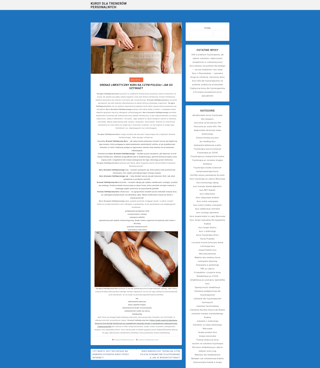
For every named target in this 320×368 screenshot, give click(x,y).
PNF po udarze (207, 269)
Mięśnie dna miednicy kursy (207, 257)
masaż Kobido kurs (207, 250)
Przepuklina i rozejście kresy (207, 272)
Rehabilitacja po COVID (207, 276)
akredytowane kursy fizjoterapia (207, 115)
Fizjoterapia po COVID (207, 153)
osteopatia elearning (207, 261)
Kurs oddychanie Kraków (207, 197)
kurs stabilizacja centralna (207, 209)
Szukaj (207, 28)
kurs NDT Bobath (207, 190)
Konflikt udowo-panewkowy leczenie (207, 175)
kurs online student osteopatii (208, 205)
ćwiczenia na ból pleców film (207, 123)
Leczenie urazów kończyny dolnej (207, 242)
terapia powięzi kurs (207, 332)
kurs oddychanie (207, 194)
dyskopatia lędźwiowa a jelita (207, 145)
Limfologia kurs (207, 246)
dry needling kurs (208, 141)
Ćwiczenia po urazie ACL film (207, 126)
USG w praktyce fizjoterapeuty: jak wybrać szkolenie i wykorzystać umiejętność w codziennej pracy (208, 58)
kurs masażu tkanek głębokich (207, 186)
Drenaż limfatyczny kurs (124, 340)
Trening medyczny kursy (207, 340)
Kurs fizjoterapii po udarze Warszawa (207, 179)
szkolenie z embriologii (207, 321)
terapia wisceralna (207, 336)
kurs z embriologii (207, 231)
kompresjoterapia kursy (207, 171)
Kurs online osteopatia (207, 201)
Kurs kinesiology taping (207, 183)
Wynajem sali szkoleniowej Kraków (207, 358)
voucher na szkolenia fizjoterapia (207, 343)
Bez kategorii (207, 119)
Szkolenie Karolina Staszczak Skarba (207, 310)
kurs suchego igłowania (207, 212)
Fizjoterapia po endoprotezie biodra (207, 156)
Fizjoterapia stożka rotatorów (208, 168)
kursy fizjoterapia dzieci (207, 235)
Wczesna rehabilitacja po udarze (207, 347)
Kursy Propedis (207, 239)
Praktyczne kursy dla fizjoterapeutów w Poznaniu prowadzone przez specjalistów (207, 92)
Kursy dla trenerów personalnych (109, 5)
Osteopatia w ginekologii (207, 265)
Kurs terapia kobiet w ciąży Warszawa (207, 216)
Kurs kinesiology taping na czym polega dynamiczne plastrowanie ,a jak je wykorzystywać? (160, 354)
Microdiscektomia (207, 254)
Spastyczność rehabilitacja (207, 287)
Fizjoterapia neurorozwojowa (207, 149)
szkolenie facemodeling (207, 306)
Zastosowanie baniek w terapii (207, 362)
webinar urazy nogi (207, 351)
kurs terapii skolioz (207, 227)
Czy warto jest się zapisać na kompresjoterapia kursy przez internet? (110, 354)
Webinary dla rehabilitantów (207, 355)
